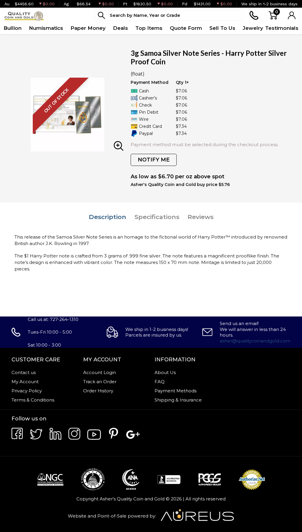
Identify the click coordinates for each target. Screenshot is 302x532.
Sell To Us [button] (222, 28)
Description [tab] (107, 217)
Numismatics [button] (46, 28)
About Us (165, 372)
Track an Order (99, 381)
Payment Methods (175, 391)
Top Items (149, 28)
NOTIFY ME (154, 159)
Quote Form (186, 28)
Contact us (24, 372)
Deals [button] (120, 28)
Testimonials (281, 28)
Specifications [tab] (156, 217)
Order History (98, 391)
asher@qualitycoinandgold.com (255, 341)
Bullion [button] (13, 28)
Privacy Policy (27, 391)
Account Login (99, 372)
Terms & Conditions (33, 400)
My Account (25, 381)
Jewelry (253, 28)
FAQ (160, 381)
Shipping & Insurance (178, 400)
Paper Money (88, 28)
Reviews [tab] (201, 217)
